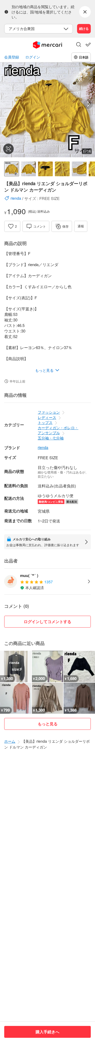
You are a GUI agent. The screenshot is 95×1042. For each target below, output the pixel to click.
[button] (78, 45)
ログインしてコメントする (47, 621)
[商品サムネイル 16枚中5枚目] (79, 169)
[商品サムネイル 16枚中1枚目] (11, 169)
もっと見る (48, 724)
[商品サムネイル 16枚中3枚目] (45, 169)
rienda (43, 447)
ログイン (32, 57)
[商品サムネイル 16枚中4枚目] (62, 169)
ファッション (49, 412)
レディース (47, 417)
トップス (45, 422)
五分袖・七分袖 (51, 438)
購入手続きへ (47, 1032)
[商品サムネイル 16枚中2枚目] (28, 169)
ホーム (9, 741)
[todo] (88, 44)
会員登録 (11, 57)
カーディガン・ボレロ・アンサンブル (58, 430)
